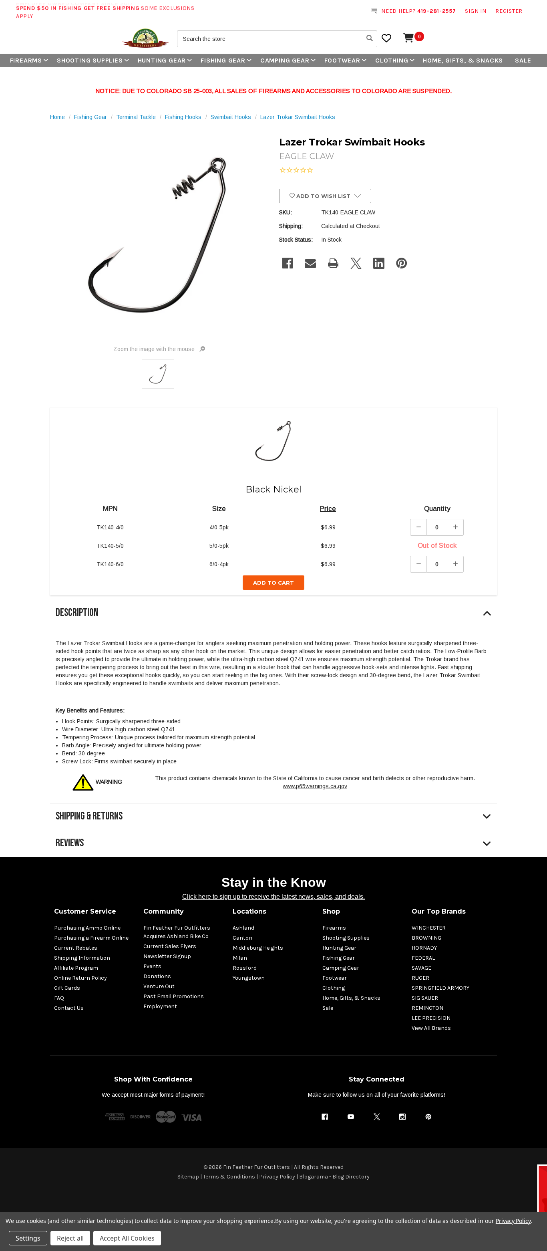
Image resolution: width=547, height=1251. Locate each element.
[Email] (310, 263)
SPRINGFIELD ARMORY (440, 988)
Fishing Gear (223, 60)
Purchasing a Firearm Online (91, 937)
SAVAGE (421, 967)
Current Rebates (75, 947)
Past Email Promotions (173, 996)
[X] (356, 263)
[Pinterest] (401, 263)
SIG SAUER (425, 998)
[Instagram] (402, 1117)
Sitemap (188, 1176)
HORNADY (424, 947)
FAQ (59, 998)
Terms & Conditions (229, 1176)
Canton (242, 937)
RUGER (420, 978)
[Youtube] (351, 1117)
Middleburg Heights (258, 947)
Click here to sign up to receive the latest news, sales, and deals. (273, 896)
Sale (523, 60)
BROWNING (426, 937)
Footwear (342, 60)
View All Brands (431, 1028)
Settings (28, 1238)
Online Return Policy (80, 978)
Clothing (391, 60)
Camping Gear (285, 60)
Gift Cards (67, 988)
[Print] (333, 263)
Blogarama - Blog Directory (334, 1176)
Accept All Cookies (127, 1238)
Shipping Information (82, 957)
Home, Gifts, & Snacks (463, 60)
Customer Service (85, 911)
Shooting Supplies (90, 60)
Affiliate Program (76, 967)
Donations (157, 976)
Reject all (70, 1238)
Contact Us (69, 1008)
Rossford (245, 967)
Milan (240, 957)
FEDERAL (423, 957)
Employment (160, 1006)
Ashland (243, 927)
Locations (249, 911)
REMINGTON (427, 1008)
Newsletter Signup (167, 956)
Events (152, 966)
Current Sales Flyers (169, 946)
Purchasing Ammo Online (87, 927)
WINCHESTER (429, 927)
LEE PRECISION (431, 1018)
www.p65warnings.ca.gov (315, 786)
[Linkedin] (378, 263)
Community (163, 911)
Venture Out (159, 986)
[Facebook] (287, 263)
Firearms (26, 60)
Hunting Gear (162, 60)
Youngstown (249, 978)
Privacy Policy (277, 1176)
